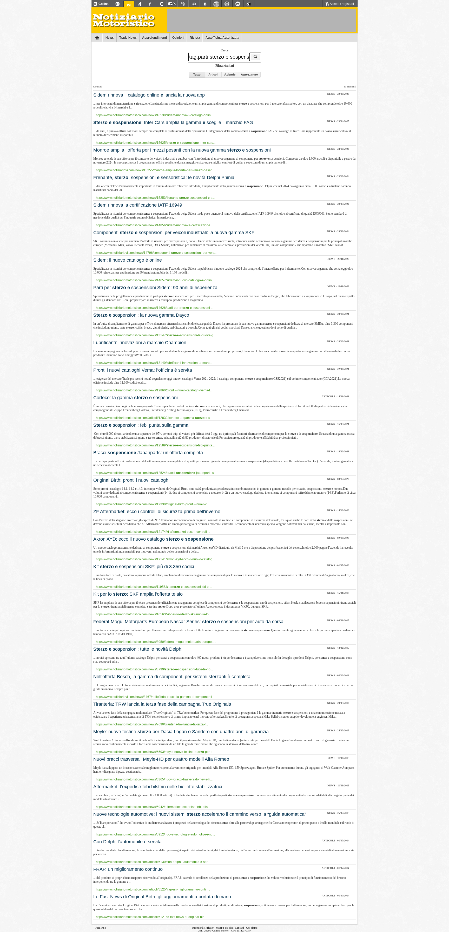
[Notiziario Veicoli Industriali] (150, 4)
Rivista (195, 37)
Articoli (213, 74)
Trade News (128, 37)
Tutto (197, 74)
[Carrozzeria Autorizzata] (172, 4)
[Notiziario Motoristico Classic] (183, 4)
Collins (103, 4)
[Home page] (97, 37)
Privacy (210, 927)
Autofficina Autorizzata (222, 37)
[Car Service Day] (238, 4)
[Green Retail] (248, 4)
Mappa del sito (224, 927)
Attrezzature (249, 74)
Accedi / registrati (341, 4)
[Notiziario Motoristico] (129, 4)
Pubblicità (197, 927)
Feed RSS (100, 927)
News (109, 37)
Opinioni (178, 37)
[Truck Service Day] (227, 4)
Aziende (229, 74)
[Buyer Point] (205, 4)
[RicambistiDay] (216, 4)
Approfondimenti (154, 37)
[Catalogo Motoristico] (161, 4)
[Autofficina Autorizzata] (194, 4)
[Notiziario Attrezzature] (139, 4)
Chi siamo (251, 927)
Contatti (239, 927)
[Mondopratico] (117, 4)
